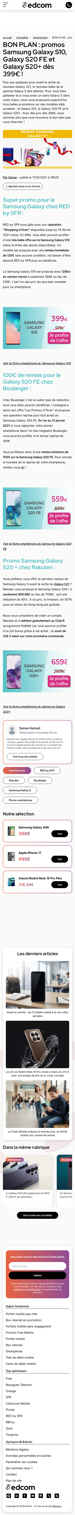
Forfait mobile (15, 1339)
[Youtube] (33, 1496)
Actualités (22, 37)
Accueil (7, 37)
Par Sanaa (10, 177)
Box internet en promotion (24, 1320)
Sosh (9, 1428)
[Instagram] (41, 1496)
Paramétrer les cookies (21, 1462)
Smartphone (40, 37)
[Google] (9, 1496)
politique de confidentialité (27, 1289)
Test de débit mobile (20, 1357)
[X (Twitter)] (49, 1496)
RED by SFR (47, 770)
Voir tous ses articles (25, 756)
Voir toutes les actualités (37, 1215)
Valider (37, 1275)
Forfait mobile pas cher (22, 1314)
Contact (11, 1474)
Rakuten (14, 780)
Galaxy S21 (61, 584)
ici (22, 467)
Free (9, 1378)
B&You (10, 1422)
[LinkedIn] (17, 1496)
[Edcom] (37, 5)
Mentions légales (17, 1449)
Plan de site (14, 1480)
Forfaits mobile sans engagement (28, 1326)
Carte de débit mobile (21, 1364)
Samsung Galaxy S (20, 790)
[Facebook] (25, 1496)
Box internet (14, 1345)
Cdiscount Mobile (18, 1403)
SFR (8, 1397)
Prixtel (10, 1409)
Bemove (57, 1506)
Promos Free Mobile (19, 1332)
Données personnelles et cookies (28, 1455)
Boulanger (40, 780)
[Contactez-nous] (69, 5)
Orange (11, 1391)
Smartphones (17, 770)
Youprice (12, 1434)
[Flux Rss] (57, 1496)
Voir (59, 833)
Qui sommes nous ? (19, 1468)
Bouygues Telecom (19, 1385)
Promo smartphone (20, 800)
